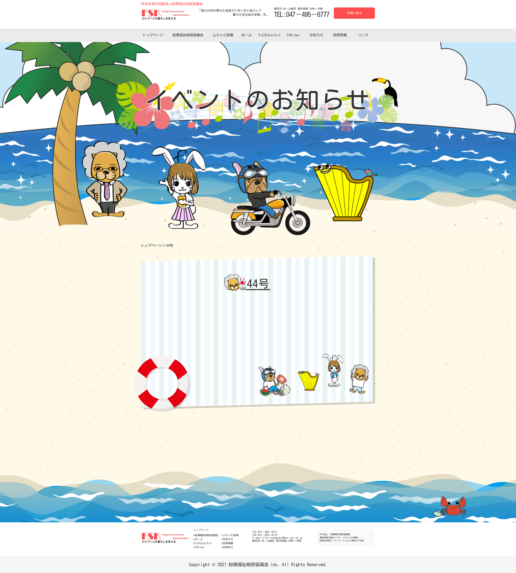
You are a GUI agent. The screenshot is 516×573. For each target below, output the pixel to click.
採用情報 (340, 35)
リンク (363, 35)
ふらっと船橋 (223, 35)
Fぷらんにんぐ (270, 35)
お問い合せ (354, 13)
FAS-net (293, 35)
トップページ (153, 35)
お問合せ (228, 547)
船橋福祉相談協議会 (188, 35)
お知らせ (316, 35)
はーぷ (246, 35)
